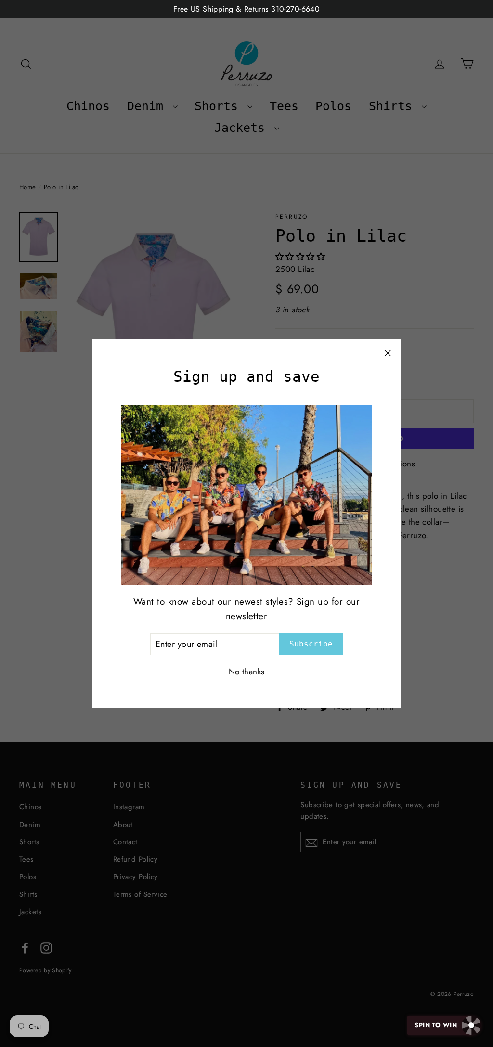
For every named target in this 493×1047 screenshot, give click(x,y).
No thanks (247, 671)
